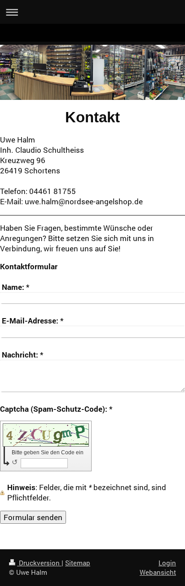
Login (167, 562)
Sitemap (77, 562)
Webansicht (158, 572)
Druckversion (39, 562)
